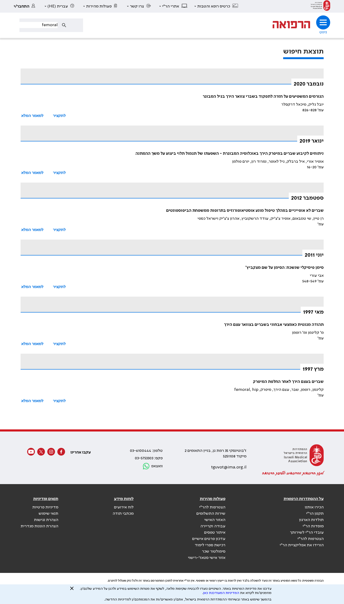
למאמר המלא (32, 116)
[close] (72, 590)
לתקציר (59, 116)
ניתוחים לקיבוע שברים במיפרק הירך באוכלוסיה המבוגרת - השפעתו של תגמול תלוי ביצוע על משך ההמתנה (229, 153)
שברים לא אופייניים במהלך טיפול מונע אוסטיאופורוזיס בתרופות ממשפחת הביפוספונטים (245, 211)
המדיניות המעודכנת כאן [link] (221, 593)
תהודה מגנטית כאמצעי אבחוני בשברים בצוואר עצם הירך (274, 325)
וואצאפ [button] (157, 466)
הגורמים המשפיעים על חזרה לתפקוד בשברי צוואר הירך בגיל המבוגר (263, 96)
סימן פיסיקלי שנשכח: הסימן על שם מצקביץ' (284, 268)
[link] (320, 6)
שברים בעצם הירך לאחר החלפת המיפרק (288, 382)
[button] (216, 6)
